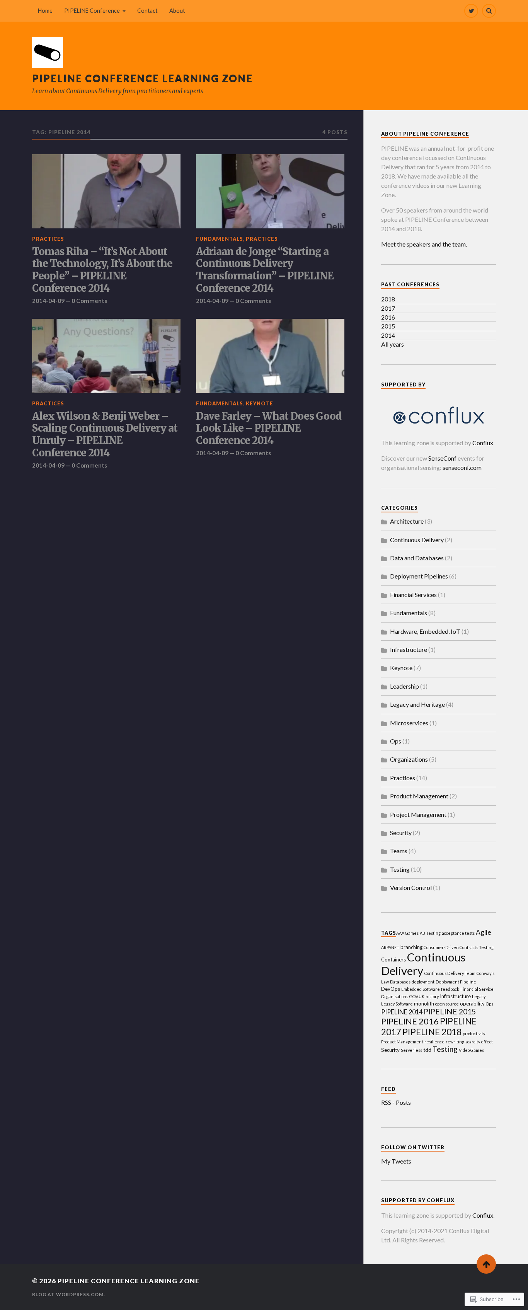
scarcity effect (479, 1041)
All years (392, 344)
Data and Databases (417, 557)
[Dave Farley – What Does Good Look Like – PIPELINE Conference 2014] (270, 356)
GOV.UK (416, 996)
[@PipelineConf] (471, 11)
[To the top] (486, 1264)
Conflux (482, 442)
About (177, 10)
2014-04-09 (48, 300)
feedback (450, 989)
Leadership (404, 686)
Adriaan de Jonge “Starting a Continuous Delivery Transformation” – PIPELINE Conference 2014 (265, 270)
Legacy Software (397, 1003)
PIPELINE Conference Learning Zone (142, 78)
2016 (388, 317)
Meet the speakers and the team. (424, 244)
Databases (400, 981)
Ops (395, 741)
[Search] (489, 11)
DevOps (390, 989)
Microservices (409, 722)
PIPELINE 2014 (401, 1012)
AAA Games (407, 933)
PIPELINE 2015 (450, 1011)
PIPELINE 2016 (410, 1021)
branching (411, 947)
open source (447, 1003)
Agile (483, 932)
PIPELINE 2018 (432, 1031)
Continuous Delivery (417, 539)
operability (472, 1003)
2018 (388, 299)
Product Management (419, 796)
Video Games (471, 1050)
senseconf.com (462, 467)
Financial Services (413, 594)
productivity (474, 1033)
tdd (427, 1050)
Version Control (411, 887)
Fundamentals (219, 239)
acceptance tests (458, 933)
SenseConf (442, 458)
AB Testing (430, 933)
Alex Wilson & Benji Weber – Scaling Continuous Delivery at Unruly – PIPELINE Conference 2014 (104, 434)
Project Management (418, 814)
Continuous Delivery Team (449, 973)
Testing (400, 869)
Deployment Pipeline (456, 981)
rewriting (455, 1041)
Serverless (411, 1050)
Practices (48, 239)
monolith (424, 1003)
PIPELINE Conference (92, 10)
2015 (388, 326)
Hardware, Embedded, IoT (425, 631)
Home (45, 10)
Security (401, 832)
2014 (388, 335)
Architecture (407, 521)
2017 (388, 308)
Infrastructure (408, 649)
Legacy (478, 996)
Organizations (409, 759)
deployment (423, 981)
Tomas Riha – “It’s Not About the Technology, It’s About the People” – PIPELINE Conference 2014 (102, 270)
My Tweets (396, 1161)
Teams (398, 850)
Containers (393, 959)
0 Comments (89, 300)
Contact (147, 10)
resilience (434, 1041)
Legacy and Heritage (417, 704)
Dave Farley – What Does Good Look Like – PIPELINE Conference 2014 (268, 428)
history (432, 996)
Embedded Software (420, 989)
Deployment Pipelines (419, 576)
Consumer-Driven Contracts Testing (459, 947)
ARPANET (390, 947)
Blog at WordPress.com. (68, 1294)
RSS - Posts (396, 1102)
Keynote (259, 403)
